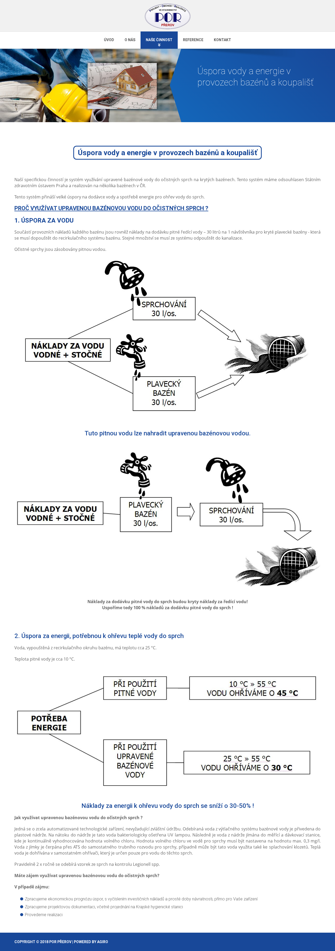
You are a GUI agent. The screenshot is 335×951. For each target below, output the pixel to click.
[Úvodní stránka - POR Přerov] (168, 16)
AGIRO (102, 942)
